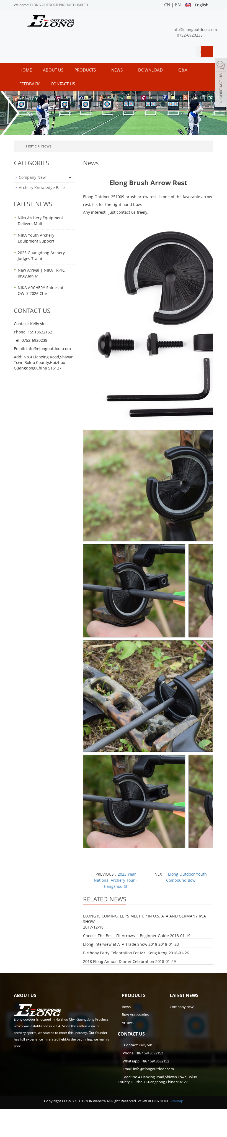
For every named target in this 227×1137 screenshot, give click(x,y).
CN (167, 5)
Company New (32, 177)
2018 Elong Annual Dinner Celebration (118, 961)
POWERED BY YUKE (154, 1100)
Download (151, 70)
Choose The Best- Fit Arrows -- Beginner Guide (126, 935)
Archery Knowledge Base (42, 187)
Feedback (29, 83)
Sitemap (176, 1100)
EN (178, 5)
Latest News (184, 995)
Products (85, 70)
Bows (126, 1006)
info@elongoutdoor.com (194, 29)
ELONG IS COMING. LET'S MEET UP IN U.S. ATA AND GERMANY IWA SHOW (144, 918)
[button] (98, 70)
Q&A (183, 70)
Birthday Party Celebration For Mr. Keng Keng (125, 952)
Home (25, 70)
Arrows (127, 1022)
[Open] (221, 83)
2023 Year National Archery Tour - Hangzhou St (115, 880)
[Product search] (207, 51)
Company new (182, 1006)
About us (53, 70)
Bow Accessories (135, 1014)
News (117, 70)
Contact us (63, 83)
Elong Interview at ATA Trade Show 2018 (120, 944)
